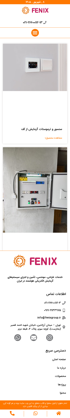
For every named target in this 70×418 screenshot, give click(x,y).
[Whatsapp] (17, 337)
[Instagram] (49, 337)
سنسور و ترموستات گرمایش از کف (41, 129)
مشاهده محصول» (53, 138)
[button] (35, 33)
